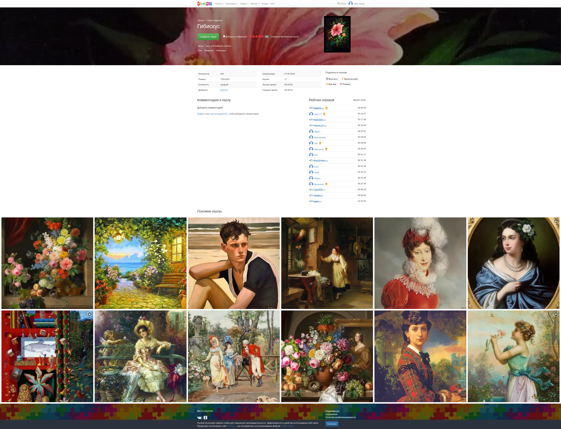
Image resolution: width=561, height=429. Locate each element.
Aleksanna (319, 149)
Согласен (331, 424)
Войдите (201, 114)
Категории (231, 3)
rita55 (316, 172)
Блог (272, 3)
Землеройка (320, 137)
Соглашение (331, 414)
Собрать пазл (208, 36)
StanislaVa (319, 184)
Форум (265, 3)
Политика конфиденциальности (340, 417)
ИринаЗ (224, 90)
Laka (316, 167)
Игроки (254, 3)
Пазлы (218, 3)
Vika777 (318, 114)
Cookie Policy (287, 426)
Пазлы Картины (214, 20)
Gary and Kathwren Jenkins (218, 46)
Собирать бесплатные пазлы (285, 36)
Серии (243, 3)
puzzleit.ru (232, 426)
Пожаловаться (332, 411)
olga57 (317, 132)
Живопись (209, 50)
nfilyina (317, 178)
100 (316, 143)
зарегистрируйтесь (219, 114)
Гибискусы (221, 50)
